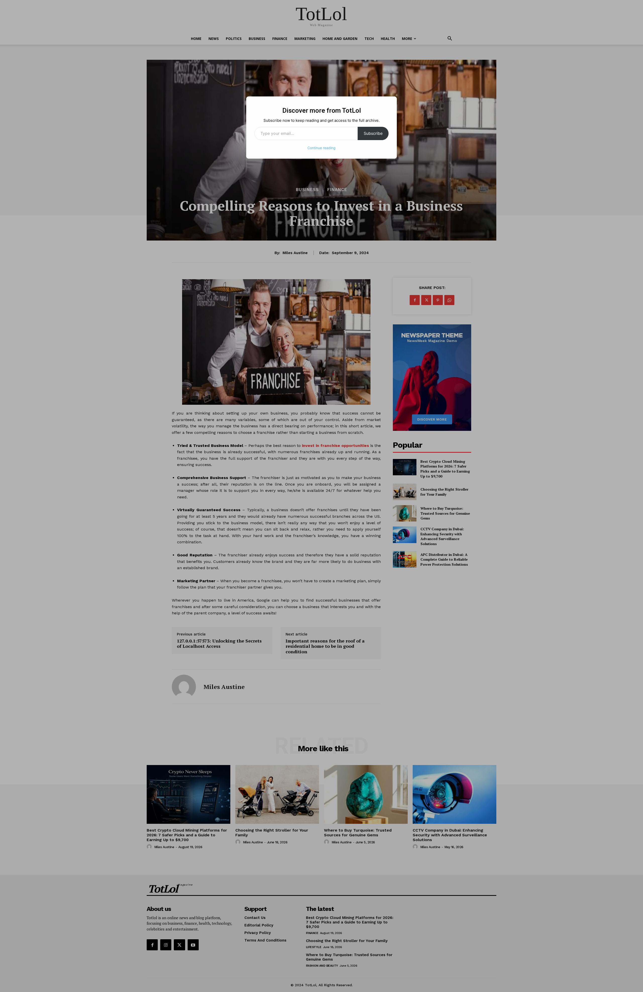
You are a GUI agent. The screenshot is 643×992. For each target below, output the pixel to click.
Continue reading (321, 148)
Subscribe (373, 133)
